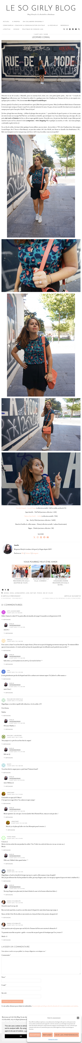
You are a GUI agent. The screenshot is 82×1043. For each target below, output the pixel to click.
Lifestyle (6, 29)
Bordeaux (65, 25)
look (27, 593)
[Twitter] (64, 29)
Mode (46, 34)
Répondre (7, 619)
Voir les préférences (66, 1035)
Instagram (35, 553)
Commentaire (6, 955)
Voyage (16, 29)
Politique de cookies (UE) (32, 29)
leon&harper (20, 593)
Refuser (47, 1035)
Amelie (11, 624)
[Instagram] (67, 29)
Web (23, 553)
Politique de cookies (53, 1039)
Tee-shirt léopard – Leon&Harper (26, 508)
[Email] (76, 29)
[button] (78, 1018)
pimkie (39, 593)
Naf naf (33, 593)
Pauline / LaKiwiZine (14, 735)
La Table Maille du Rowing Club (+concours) (61, 597)
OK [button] (21, 1036)
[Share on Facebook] (3, 590)
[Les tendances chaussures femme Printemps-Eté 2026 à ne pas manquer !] (60, 571)
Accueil (6, 21)
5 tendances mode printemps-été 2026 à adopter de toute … (21, 581)
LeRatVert (10, 792)
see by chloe (48, 593)
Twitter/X (28, 553)
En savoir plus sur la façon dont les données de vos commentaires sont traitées (55, 1006)
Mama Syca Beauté (13, 901)
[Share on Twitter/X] (5, 590)
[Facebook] (73, 29)
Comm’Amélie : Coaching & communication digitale (24, 25)
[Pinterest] (70, 29)
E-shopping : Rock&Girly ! (12, 597)
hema (12, 593)
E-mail (4, 985)
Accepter (35, 1035)
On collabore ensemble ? (33, 21)
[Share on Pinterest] (8, 590)
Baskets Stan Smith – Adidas (32, 516)
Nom (4, 977)
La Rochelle (53, 25)
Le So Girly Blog (41, 8)
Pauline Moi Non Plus (15, 699)
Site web (4, 993)
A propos (16, 21)
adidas (6, 593)
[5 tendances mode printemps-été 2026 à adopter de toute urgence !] (21, 571)
